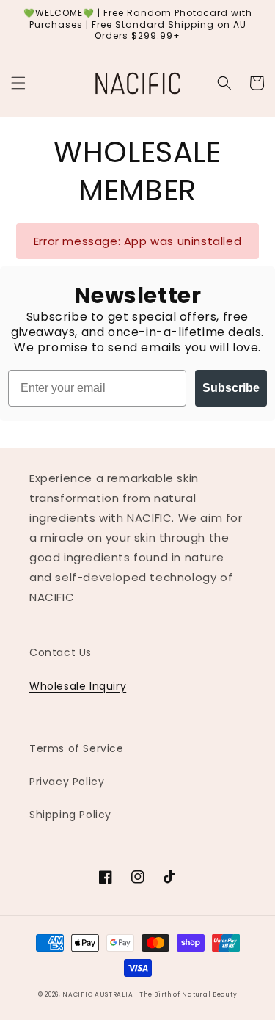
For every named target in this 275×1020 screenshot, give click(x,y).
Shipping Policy (70, 814)
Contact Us (60, 652)
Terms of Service (76, 748)
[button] (18, 83)
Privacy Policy (66, 781)
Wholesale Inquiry (77, 686)
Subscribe (231, 388)
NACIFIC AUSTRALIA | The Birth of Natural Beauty (149, 994)
